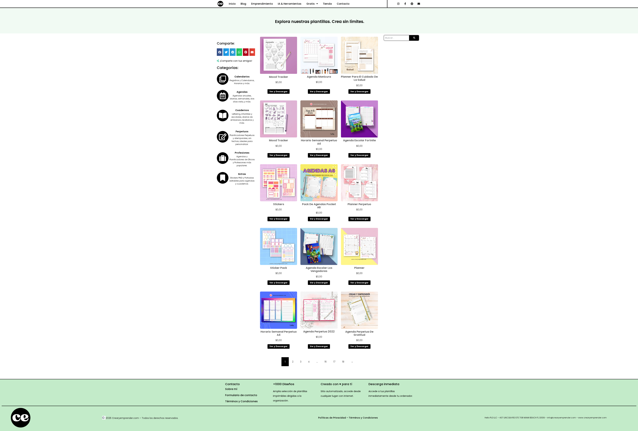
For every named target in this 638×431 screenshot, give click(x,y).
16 (325, 361)
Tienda (327, 3)
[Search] (414, 38)
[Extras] (222, 178)
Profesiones (242, 152)
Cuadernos (242, 110)
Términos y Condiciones (241, 401)
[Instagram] (398, 3)
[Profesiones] (222, 158)
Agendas (242, 92)
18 (343, 361)
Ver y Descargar (278, 91)
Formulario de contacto (241, 395)
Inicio (232, 3)
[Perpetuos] (222, 137)
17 (334, 361)
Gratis (310, 3)
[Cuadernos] (222, 115)
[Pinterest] (412, 3)
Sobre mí (231, 389)
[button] (219, 52)
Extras (242, 174)
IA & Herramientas (289, 3)
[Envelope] (418, 3)
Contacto (343, 3)
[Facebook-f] (405, 3)
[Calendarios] (222, 79)
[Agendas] (222, 96)
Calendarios (242, 76)
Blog (243, 3)
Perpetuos (242, 131)
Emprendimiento (262, 3)
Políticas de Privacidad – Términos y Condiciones (348, 417)
